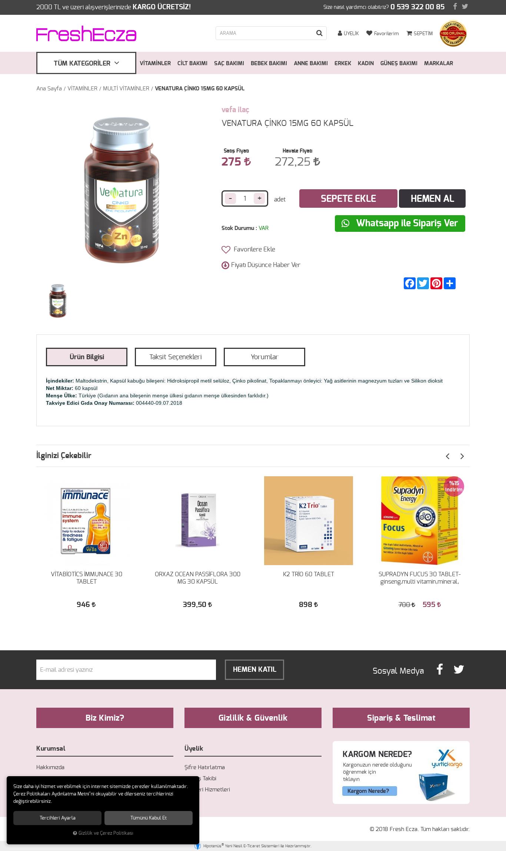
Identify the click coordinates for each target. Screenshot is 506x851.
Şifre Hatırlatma (204, 767)
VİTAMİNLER (155, 63)
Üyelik (193, 748)
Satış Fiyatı (236, 151)
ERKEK (342, 63)
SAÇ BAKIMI (229, 63)
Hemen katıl (254, 669)
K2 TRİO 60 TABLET (308, 574)
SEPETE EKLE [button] (348, 199)
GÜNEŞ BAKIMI (398, 63)
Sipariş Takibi (200, 778)
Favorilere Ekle (253, 249)
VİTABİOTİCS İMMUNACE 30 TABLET (86, 578)
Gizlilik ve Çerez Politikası (106, 833)
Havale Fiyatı (297, 151)
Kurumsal (50, 748)
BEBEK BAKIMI (269, 63)
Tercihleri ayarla (58, 818)
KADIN (366, 63)
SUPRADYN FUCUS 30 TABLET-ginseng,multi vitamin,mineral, (420, 578)
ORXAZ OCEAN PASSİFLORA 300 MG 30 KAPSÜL (197, 578)
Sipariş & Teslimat (401, 718)
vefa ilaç (235, 110)
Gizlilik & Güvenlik (253, 718)
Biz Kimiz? (105, 718)
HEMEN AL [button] (432, 199)
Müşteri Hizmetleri (207, 789)
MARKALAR (438, 63)
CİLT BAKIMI (192, 63)
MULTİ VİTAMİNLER (126, 88)
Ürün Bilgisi (87, 357)
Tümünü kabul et (148, 818)
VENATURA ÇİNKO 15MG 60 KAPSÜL (199, 88)
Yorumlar (265, 357)
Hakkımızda (50, 767)
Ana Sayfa (49, 88)
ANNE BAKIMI (311, 63)
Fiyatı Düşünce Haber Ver (265, 265)
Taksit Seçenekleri (175, 357)
